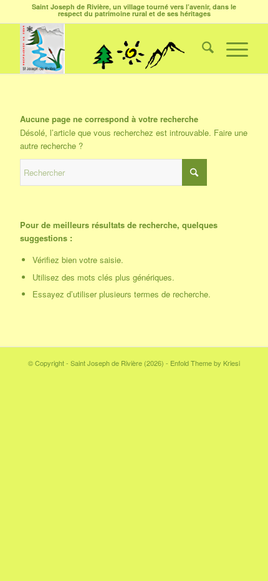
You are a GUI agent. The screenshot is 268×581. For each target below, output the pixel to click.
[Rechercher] (201, 49)
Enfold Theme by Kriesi (205, 363)
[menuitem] (201, 49)
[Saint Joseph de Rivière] (111, 49)
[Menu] (231, 49)
